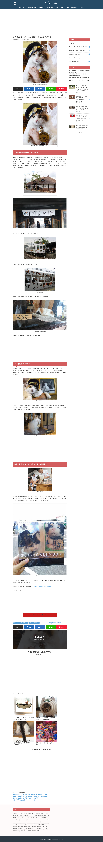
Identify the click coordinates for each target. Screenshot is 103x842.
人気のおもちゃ (28, 826)
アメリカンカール (43, 813)
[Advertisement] (51, 20)
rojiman (15, 813)
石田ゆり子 (16, 830)
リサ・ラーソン (31, 824)
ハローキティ (30, 819)
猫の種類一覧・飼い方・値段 (46, 7)
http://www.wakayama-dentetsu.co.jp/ (41, 586)
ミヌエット (44, 822)
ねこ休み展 (28, 813)
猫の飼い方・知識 (32, 7)
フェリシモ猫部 (46, 819)
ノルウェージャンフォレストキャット (34, 817)
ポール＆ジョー (30, 822)
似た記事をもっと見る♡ (40, 614)
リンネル (38, 824)
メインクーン (16, 824)
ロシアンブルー (45, 824)
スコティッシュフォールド (44, 815)
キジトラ (27, 815)
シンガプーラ (34, 815)
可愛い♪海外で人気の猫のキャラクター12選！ (25, 800)
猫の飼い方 (31, 828)
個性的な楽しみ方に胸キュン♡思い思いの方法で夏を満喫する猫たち (31, 796)
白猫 (46, 828)
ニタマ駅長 (49, 622)
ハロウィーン (23, 819)
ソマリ (23, 817)
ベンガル (16, 822)
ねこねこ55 (22, 813)
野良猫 (34, 830)
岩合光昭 (45, 826)
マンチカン (38, 822)
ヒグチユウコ (38, 819)
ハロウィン (16, 819)
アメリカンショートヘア (19, 815)
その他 (71, 43)
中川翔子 (21, 826)
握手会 (54, 622)
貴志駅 (59, 622)
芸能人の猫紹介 (60, 7)
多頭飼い (39, 826)
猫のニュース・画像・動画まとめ (20, 622)
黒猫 (39, 830)
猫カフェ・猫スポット (34, 622)
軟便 (30, 830)
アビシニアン (35, 813)
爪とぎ (22, 828)
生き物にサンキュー (39, 828)
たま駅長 (42, 622)
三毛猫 (15, 826)
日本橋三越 (16, 828)
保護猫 (34, 826)
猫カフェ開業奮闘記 (72, 7)
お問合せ (82, 7)
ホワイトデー (22, 822)
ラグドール (24, 824)
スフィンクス (16, 817)
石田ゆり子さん (24, 830)
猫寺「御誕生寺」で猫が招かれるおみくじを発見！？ (27, 798)
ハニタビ (45, 817)
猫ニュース (21, 7)
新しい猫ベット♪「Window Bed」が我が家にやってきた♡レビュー (30, 794)
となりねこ (51, 2)
